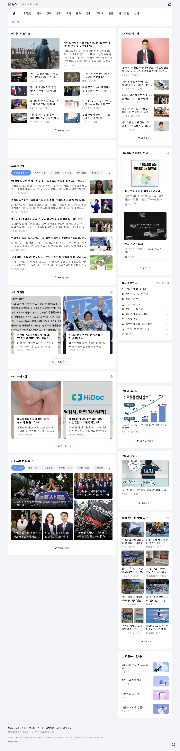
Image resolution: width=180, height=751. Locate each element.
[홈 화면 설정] (173, 744)
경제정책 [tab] (54, 172)
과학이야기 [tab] (39, 172)
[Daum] (10, 4)
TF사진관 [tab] (18, 467)
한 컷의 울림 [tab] (83, 467)
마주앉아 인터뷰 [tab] (21, 172)
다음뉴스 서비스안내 (17, 728)
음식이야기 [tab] (97, 172)
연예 (21, 4)
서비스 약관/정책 (63, 728)
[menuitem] (14, 13)
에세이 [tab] (68, 172)
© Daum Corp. (15, 741)
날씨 (35, 4)
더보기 (143, 268)
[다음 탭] (109, 173)
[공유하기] (169, 4)
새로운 (63, 130)
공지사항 (50, 728)
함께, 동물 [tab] (81, 172)
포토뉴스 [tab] (48, 467)
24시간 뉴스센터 (36, 728)
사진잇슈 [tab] (99, 467)
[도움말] (111, 292)
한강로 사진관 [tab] (65, 467)
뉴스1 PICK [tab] (33, 467)
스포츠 (28, 4)
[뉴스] (14, 4)
